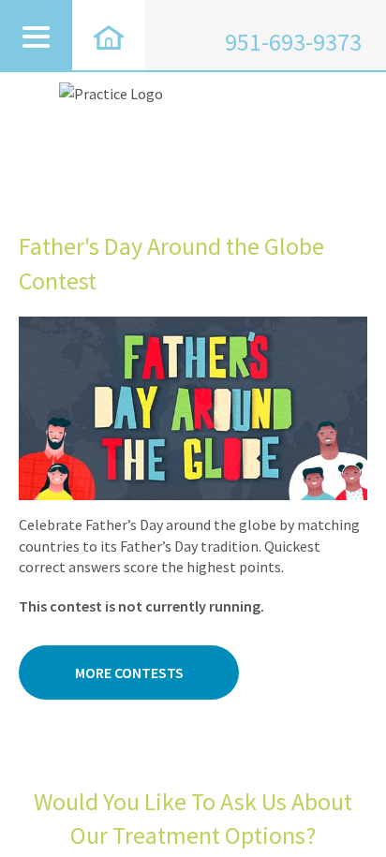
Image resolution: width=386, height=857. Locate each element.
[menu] (36, 35)
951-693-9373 (293, 42)
